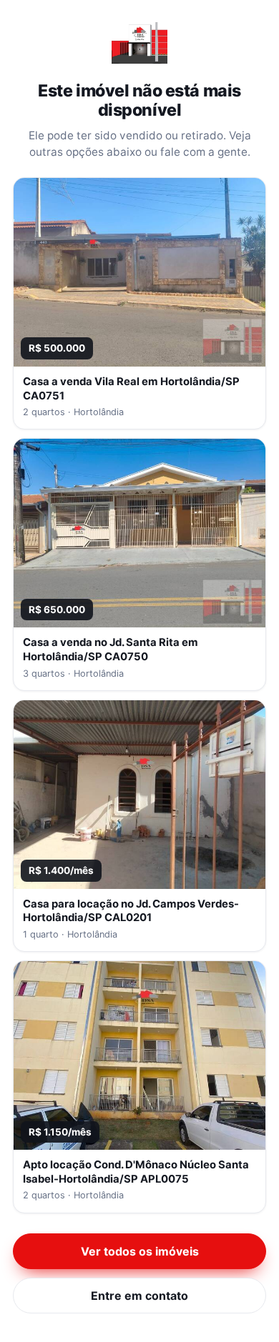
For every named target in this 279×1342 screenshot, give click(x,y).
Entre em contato (139, 1295)
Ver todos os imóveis (140, 1251)
